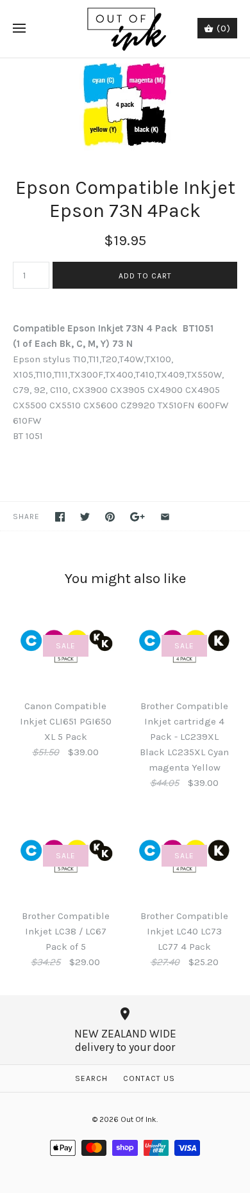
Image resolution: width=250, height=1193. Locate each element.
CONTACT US (149, 1078)
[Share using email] (165, 517)
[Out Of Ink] (125, 28)
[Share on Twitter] (85, 517)
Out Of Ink (138, 1119)
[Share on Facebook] (60, 517)
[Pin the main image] (110, 517)
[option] (125, 104)
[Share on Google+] (137, 517)
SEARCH (91, 1078)
